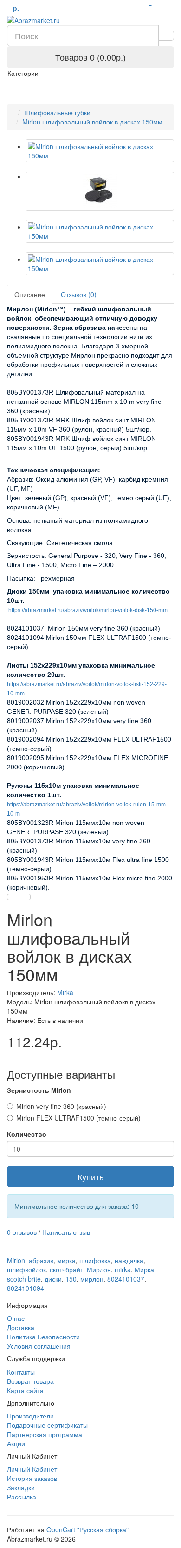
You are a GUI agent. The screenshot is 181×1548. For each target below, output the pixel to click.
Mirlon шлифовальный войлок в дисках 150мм (92, 121)
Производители (30, 1415)
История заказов (32, 1478)
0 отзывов (22, 1232)
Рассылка (21, 1496)
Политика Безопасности (43, 1336)
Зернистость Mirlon (39, 1090)
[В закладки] (13, 897)
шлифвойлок (26, 1269)
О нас (16, 1318)
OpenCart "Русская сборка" (87, 1529)
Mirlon (16, 1260)
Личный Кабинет (32, 1469)
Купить (90, 1176)
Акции (16, 1443)
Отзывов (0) (79, 294)
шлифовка (95, 1260)
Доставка (20, 1327)
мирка (66, 1260)
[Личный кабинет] (150, 4)
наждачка (129, 1260)
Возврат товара (30, 1381)
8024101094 (25, 1288)
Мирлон (99, 1269)
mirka (123, 1269)
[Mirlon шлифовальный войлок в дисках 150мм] (100, 150)
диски (53, 1278)
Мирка (144, 1269)
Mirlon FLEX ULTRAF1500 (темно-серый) (78, 1117)
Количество (26, 1134)
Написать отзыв (66, 1232)
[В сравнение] (25, 897)
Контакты (21, 1371)
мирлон (91, 1278)
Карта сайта (25, 1390)
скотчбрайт (66, 1269)
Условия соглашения (39, 1345)
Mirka (65, 992)
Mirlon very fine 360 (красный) (61, 1106)
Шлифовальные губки (57, 112)
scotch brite (24, 1278)
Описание (29, 294)
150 (71, 1278)
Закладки (21, 1487)
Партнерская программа (44, 1434)
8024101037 (125, 1278)
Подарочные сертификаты (47, 1425)
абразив (41, 1260)
